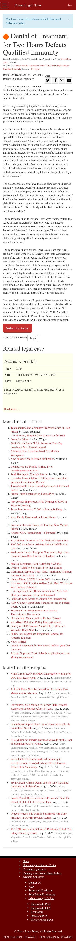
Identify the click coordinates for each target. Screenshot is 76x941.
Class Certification (61, 821)
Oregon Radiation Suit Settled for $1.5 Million (36, 567)
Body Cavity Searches (36, 732)
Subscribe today (15, 23)
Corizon (61, 786)
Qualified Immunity (12, 68)
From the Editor (19, 439)
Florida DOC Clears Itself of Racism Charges (36, 618)
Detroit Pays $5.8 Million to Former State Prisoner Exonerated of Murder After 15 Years (39, 706)
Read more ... (11, 409)
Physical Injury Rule (30, 771)
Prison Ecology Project (41, 898)
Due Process (35, 681)
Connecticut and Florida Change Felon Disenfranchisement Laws (32, 468)
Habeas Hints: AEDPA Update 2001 (30, 579)
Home (26, 861)
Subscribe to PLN (40, 904)
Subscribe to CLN (41, 908)
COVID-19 (16, 821)
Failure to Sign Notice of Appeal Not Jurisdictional (39, 599)
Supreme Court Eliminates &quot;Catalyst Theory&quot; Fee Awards (34, 612)
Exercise (55, 806)
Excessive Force (37, 65)
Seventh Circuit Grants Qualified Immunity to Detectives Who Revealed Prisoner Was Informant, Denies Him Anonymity (38, 763)
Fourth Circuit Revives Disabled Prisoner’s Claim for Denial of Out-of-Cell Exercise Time (40, 800)
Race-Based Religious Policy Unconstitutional (36, 622)
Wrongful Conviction (20, 712)
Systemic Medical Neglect (22, 790)
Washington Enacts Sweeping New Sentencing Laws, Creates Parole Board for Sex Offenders (40, 554)
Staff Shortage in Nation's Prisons (29, 474)
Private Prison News (42, 919)
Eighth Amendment (41, 806)
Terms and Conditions (41, 890)
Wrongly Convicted (33, 877)
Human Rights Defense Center (39, 865)
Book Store (37, 912)
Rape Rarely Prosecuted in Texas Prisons (33, 517)
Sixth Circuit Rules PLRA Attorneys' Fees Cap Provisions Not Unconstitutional (36, 445)
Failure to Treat (17, 732)
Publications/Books (19, 681)
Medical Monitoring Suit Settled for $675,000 (36, 564)
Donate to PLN (39, 915)
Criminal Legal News (34, 869)
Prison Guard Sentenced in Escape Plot (32, 494)
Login (33, 338)
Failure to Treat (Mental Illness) (29, 751)
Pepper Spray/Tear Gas (21, 736)
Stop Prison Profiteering (42, 894)
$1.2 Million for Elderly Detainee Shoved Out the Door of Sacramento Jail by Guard (41, 741)
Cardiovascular (21, 65)
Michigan (35, 68)
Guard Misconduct (63, 693)
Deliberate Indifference (31, 794)
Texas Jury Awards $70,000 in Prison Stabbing (36, 509)
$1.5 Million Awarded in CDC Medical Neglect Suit (39, 540)
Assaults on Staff (42, 697)
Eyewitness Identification (56, 716)
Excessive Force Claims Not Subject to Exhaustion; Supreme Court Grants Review (39, 480)
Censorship (48, 681)
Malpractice (16, 837)
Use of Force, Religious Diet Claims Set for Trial (38, 435)
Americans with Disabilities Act (43, 747)
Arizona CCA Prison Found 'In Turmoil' (33, 532)
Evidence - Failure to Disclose (24, 720)
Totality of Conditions (21, 806)
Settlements (47, 821)
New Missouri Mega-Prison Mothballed (32, 459)
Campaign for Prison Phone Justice (42, 873)
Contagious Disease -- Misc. (49, 790)
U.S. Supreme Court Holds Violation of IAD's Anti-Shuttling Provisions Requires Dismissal (40, 593)
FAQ (31, 886)
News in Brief (18, 641)
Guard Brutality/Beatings (57, 65)
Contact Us (35, 882)
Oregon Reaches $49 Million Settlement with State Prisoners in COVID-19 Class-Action (39, 815)
